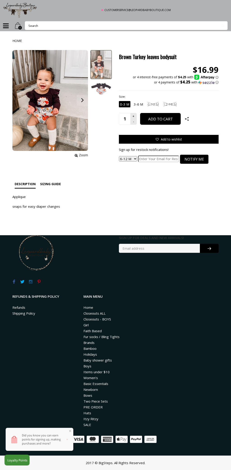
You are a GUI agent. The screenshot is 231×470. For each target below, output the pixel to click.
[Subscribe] (209, 248)
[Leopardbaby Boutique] (20, 10)
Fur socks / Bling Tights (101, 336)
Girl (86, 325)
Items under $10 (96, 372)
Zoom (83, 155)
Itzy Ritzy (90, 419)
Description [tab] (25, 184)
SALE (87, 424)
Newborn (90, 389)
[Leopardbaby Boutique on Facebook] (14, 282)
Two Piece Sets (95, 401)
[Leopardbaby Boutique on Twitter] (22, 282)
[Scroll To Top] (218, 441)
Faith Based (92, 331)
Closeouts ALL (94, 313)
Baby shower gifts (97, 360)
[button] (176, 82)
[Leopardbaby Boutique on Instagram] (30, 282)
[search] (126, 25)
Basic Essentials (95, 383)
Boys (87, 366)
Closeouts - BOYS (97, 319)
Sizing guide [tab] (50, 184)
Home (17, 41)
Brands (89, 342)
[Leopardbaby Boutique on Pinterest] (39, 282)
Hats (87, 413)
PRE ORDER (93, 407)
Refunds (18, 307)
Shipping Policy (23, 313)
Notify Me (194, 159)
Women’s (90, 378)
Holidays (90, 354)
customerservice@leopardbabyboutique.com (137, 10)
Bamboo (90, 348)
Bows (87, 395)
